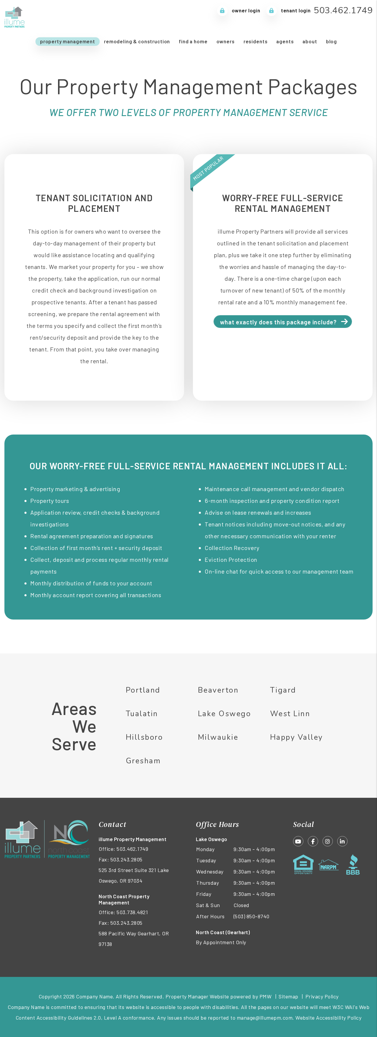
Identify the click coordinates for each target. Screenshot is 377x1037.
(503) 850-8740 (251, 916)
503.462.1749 (343, 10)
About (309, 41)
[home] (14, 16)
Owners (225, 41)
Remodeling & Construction (137, 41)
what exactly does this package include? (278, 322)
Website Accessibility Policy (328, 1017)
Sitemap (288, 996)
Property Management (67, 41)
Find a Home (193, 41)
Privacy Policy (322, 996)
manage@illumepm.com (265, 1017)
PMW (265, 996)
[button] (298, 841)
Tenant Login (295, 10)
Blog (331, 41)
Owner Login (245, 10)
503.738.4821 (132, 912)
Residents (256, 41)
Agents (285, 41)
